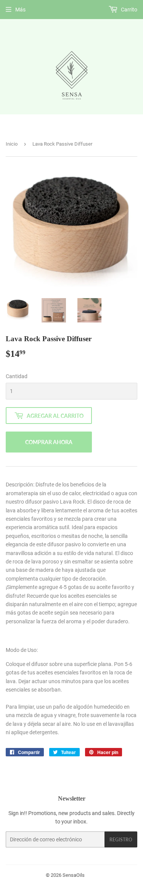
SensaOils (74, 875)
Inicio (12, 144)
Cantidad (16, 376)
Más (20, 9)
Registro (120, 839)
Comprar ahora (48, 442)
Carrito (128, 9)
